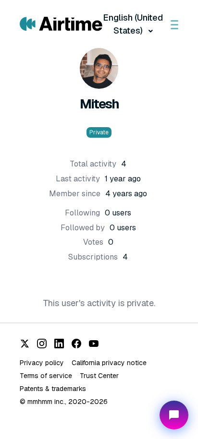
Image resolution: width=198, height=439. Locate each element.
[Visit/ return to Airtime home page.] (61, 24)
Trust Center (99, 375)
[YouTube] (94, 343)
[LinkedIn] (59, 343)
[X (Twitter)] (24, 343)
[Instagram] (42, 343)
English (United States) (133, 24)
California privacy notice (109, 362)
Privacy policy (42, 362)
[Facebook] (76, 343)
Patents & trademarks (53, 388)
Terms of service (46, 375)
